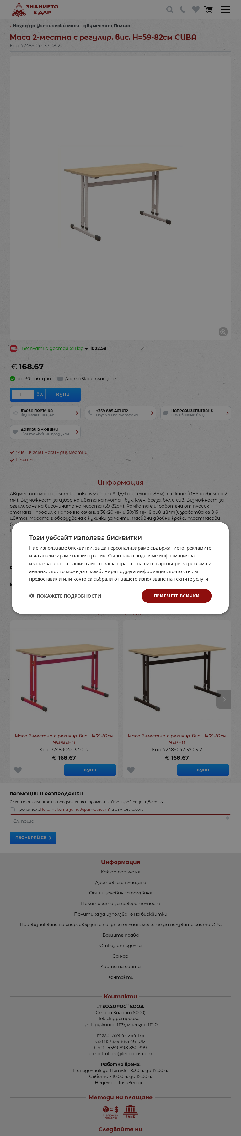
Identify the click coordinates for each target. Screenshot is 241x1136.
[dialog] (120, 568)
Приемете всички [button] (177, 596)
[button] (65, 595)
